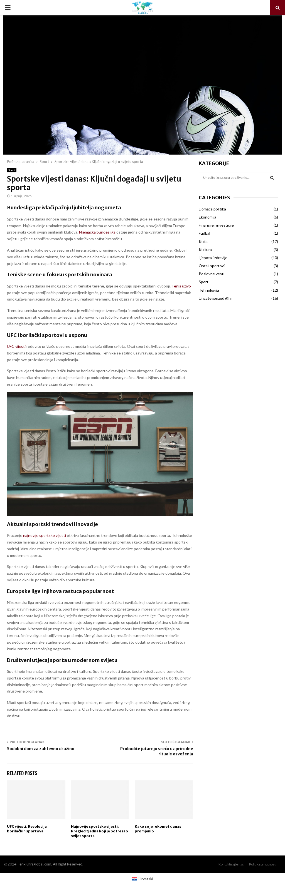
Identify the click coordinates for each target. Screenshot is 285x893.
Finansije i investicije (216, 225)
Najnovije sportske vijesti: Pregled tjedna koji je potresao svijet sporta (99, 831)
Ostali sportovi (212, 265)
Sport (11, 170)
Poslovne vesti (211, 273)
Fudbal (204, 233)
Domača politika (212, 209)
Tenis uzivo (181, 286)
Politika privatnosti (262, 864)
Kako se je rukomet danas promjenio (158, 829)
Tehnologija (209, 290)
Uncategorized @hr (215, 298)
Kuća (203, 241)
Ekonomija (207, 217)
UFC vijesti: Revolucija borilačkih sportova (27, 829)
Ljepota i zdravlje (213, 257)
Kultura (205, 249)
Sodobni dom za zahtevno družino (40, 748)
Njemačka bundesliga (97, 232)
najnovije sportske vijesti (44, 535)
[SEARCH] (272, 177)
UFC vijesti (16, 346)
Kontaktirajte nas (231, 864)
